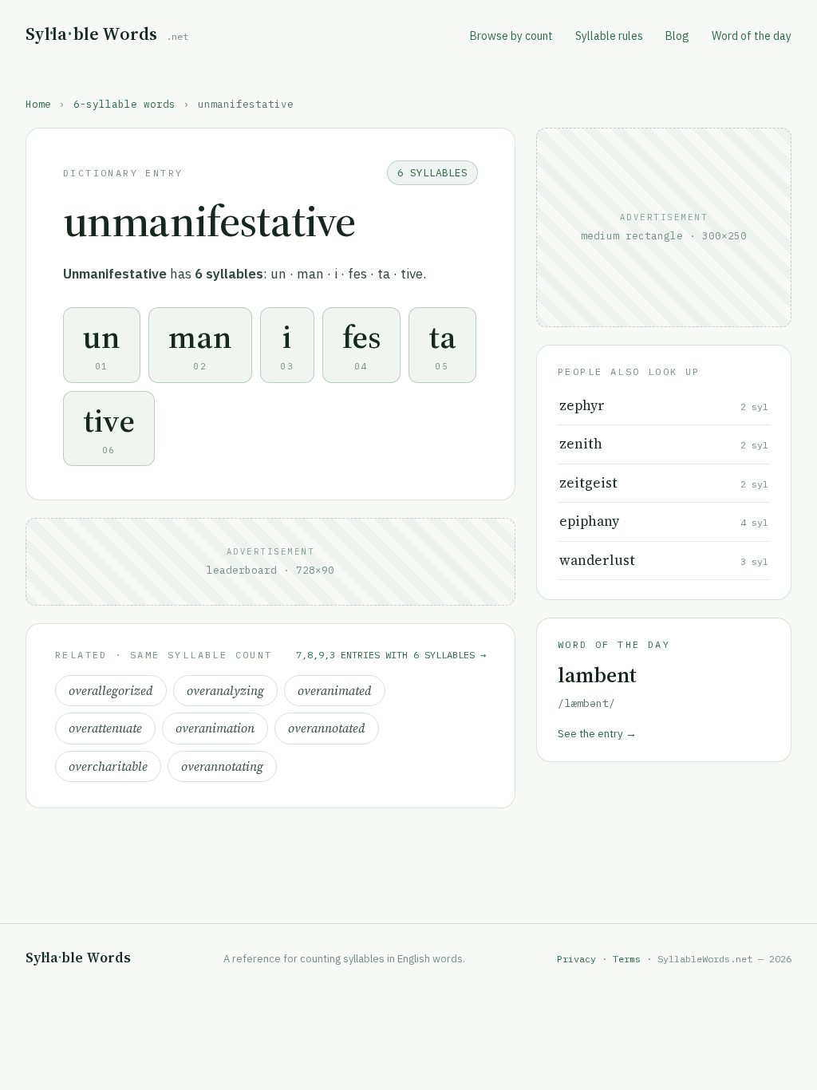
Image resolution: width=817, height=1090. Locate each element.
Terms (627, 959)
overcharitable (108, 766)
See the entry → (597, 733)
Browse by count (511, 36)
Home (38, 103)
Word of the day (751, 36)
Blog (677, 36)
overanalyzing (225, 690)
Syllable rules (609, 36)
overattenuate (105, 728)
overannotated (326, 728)
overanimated (335, 690)
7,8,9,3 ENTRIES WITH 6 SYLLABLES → (391, 655)
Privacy (576, 959)
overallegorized (111, 690)
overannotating (222, 766)
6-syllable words (124, 103)
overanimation (215, 728)
